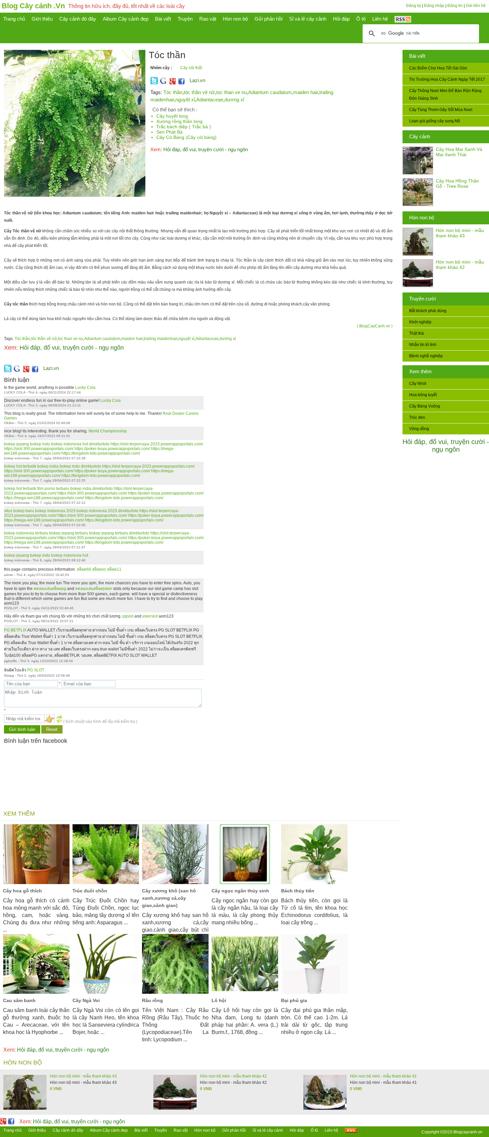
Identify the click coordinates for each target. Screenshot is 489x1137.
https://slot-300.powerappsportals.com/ (39, 448)
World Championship (107, 431)
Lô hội (219, 1000)
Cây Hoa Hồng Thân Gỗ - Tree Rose (457, 183)
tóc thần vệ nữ (199, 92)
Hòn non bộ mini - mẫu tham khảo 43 (460, 233)
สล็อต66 (84, 569)
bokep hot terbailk (20, 466)
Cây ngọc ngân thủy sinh (240, 890)
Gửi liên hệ (476, 5)
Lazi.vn (197, 80)
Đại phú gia (294, 1000)
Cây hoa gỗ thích (22, 890)
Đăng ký (413, 5)
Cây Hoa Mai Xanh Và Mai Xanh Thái (459, 152)
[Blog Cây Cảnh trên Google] (172, 83)
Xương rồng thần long (179, 121)
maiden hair (305, 92)
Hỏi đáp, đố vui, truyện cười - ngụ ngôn (446, 445)
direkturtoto (99, 444)
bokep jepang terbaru (68, 533)
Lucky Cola (85, 387)
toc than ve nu (231, 92)
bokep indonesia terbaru (26, 533)
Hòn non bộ (421, 217)
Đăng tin (455, 5)
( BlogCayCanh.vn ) (375, 326)
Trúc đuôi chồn (90, 890)
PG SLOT (35, 670)
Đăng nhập (434, 5)
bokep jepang (16, 444)
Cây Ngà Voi (86, 1000)
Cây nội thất (191, 67)
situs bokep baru (19, 511)
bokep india (48, 466)
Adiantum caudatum (270, 92)
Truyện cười (422, 298)
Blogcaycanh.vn (467, 1132)
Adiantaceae (209, 99)
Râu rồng (152, 1000)
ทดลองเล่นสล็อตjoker (93, 588)
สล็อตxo (99, 569)
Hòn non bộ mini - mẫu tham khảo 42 (460, 264)
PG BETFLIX (15, 630)
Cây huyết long (172, 116)
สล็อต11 (114, 569)
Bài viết (417, 56)
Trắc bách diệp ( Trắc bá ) (183, 126)
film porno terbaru (53, 488)
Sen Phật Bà (169, 132)
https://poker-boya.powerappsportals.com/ (112, 448)
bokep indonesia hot (69, 444)
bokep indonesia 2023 (55, 511)
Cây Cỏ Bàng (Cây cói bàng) (186, 137)
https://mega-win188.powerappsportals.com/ (44, 498)
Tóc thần (172, 92)
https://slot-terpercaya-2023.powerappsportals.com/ (156, 444)
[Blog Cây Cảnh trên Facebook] (181, 83)
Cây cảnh (419, 136)
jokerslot (150, 616)
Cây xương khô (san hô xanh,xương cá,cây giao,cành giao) (169, 898)
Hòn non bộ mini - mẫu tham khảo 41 (383, 1076)
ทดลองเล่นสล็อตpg (50, 588)
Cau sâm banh (19, 1000)
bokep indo (40, 444)
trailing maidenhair (160, 338)
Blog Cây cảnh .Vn (33, 6)
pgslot (127, 616)
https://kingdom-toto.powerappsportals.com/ (101, 453)
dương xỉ (234, 99)
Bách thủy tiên (297, 890)
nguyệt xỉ (185, 99)
